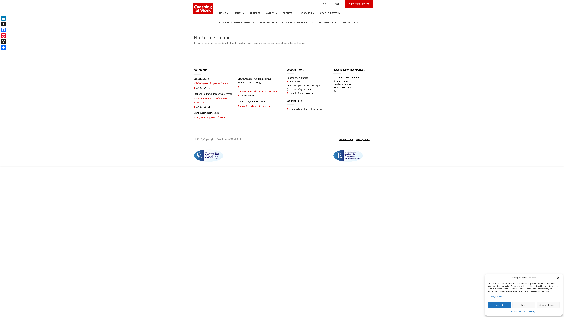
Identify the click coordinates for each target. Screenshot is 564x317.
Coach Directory (330, 13)
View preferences (548, 304)
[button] (558, 277)
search (324, 4)
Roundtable (326, 22)
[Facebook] (3, 30)
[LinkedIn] (3, 18)
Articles (255, 13)
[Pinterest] (3, 36)
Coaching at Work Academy (235, 22)
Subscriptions (268, 22)
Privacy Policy (529, 311)
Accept (499, 304)
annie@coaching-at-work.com (255, 106)
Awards (270, 13)
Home (222, 13)
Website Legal (346, 139)
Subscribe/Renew (359, 4)
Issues (238, 13)
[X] (3, 24)
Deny (524, 304)
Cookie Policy (516, 311)
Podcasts (306, 13)
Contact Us (348, 22)
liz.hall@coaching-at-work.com (212, 83)
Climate (287, 13)
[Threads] (3, 42)
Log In (337, 4)
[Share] (3, 47)
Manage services (496, 297)
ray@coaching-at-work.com (210, 117)
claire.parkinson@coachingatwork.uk (257, 91)
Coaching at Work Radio (296, 22)
